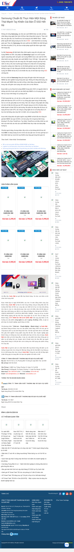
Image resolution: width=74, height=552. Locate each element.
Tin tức (36, 9)
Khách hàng (47, 504)
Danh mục (7, 9)
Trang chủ (4, 13)
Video (45, 511)
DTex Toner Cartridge (62, 500)
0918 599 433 (35, 371)
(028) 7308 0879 (65, 2)
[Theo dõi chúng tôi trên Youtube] (67, 493)
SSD (28, 41)
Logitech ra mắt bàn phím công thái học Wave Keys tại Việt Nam (21, 146)
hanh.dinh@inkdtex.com (12, 374)
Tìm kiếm (22, 9)
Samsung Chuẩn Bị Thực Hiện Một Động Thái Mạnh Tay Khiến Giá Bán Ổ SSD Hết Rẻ (34, 13)
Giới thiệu (47, 502)
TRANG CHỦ (5, 493)
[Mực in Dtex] (3, 3)
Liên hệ (46, 513)
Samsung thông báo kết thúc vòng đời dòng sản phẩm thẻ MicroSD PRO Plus (24, 148)
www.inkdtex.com (31, 374)
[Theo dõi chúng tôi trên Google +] (70, 493)
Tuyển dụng (47, 506)
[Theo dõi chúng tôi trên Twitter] (63, 493)
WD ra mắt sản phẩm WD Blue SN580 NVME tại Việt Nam (18, 144)
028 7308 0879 (12, 371)
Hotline (51, 9)
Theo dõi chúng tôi (53, 493)
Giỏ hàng (66, 9)
